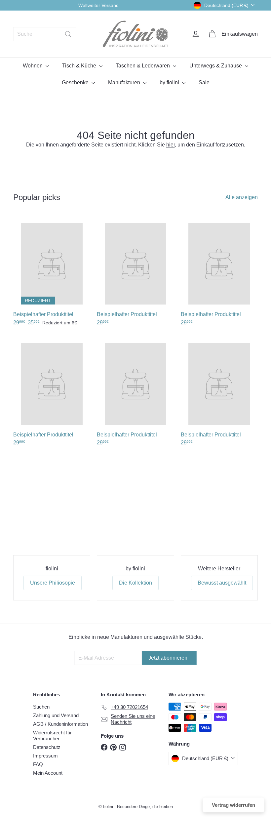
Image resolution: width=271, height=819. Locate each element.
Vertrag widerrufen (233, 805)
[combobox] (44, 34)
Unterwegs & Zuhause (216, 65)
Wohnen (33, 65)
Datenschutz (46, 747)
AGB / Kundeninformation (60, 724)
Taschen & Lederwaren (143, 65)
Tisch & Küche (79, 65)
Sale (204, 82)
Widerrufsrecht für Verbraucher (52, 735)
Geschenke (76, 82)
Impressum (45, 755)
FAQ (38, 764)
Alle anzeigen (241, 197)
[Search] (68, 34)
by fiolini (170, 82)
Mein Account (47, 773)
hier (170, 144)
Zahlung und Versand (56, 715)
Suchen (41, 707)
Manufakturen (124, 82)
